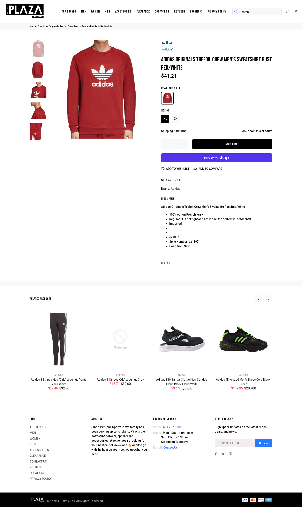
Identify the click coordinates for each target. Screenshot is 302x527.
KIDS (107, 12)
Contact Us (170, 447)
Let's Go (263, 443)
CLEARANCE (143, 12)
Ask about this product (257, 131)
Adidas (175, 188)
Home (33, 26)
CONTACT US (162, 12)
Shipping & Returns (174, 131)
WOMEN (95, 12)
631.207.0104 (172, 427)
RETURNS (179, 12)
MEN (83, 12)
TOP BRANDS (68, 12)
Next (268, 299)
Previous (259, 299)
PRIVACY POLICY (217, 12)
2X (175, 118)
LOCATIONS (196, 12)
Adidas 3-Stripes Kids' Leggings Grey (120, 379)
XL (165, 118)
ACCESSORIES (123, 12)
